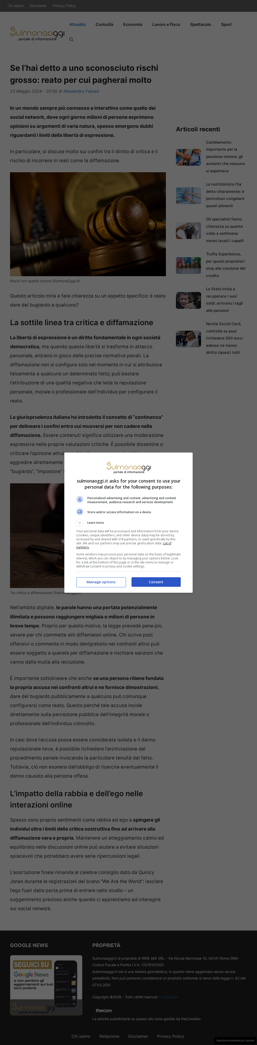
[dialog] (128, 522)
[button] (128, 522)
